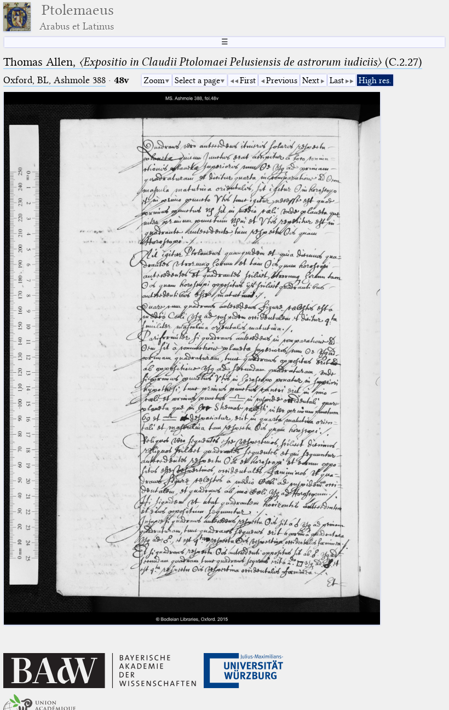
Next (310, 80)
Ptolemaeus (76, 17)
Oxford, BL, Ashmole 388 (54, 80)
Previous (281, 80)
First (248, 80)
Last (337, 80)
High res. (375, 80)
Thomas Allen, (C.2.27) (212, 61)
